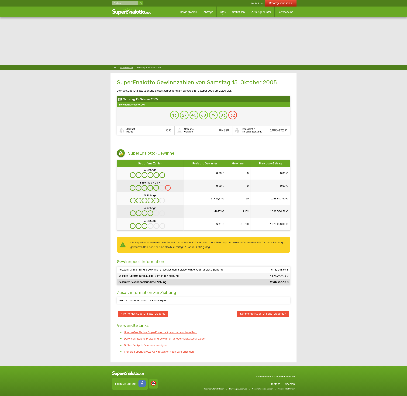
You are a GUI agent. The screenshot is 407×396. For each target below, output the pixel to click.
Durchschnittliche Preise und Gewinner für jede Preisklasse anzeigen (165, 338)
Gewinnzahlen (188, 12)
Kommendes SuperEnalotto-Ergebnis (262, 313)
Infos (223, 12)
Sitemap (290, 384)
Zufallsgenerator (261, 12)
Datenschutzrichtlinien (214, 389)
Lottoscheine (285, 12)
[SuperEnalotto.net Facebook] (142, 386)
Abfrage (208, 12)
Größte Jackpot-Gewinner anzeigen (145, 345)
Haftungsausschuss (238, 389)
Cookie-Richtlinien (286, 389)
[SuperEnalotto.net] (133, 12)
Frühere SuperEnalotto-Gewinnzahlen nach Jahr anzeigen (159, 351)
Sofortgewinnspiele (281, 3)
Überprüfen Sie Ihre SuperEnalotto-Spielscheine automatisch (160, 332)
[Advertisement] (203, 41)
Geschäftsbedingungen (262, 389)
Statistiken (238, 12)
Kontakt (275, 384)
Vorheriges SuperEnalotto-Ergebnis (144, 313)
